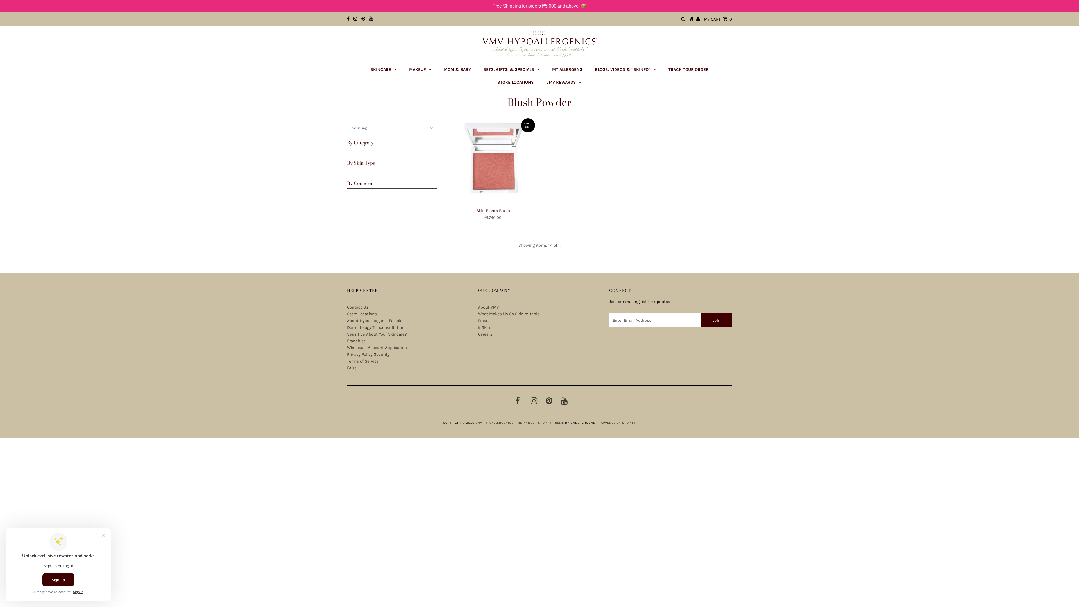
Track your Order (688, 69)
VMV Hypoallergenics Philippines (505, 423)
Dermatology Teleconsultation (375, 327)
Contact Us (357, 307)
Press (483, 320)
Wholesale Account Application (377, 347)
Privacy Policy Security (368, 354)
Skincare (380, 69)
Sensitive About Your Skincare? (377, 334)
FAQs (352, 367)
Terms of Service (363, 361)
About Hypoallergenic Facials (374, 320)
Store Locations (515, 82)
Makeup (417, 69)
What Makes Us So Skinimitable (509, 313)
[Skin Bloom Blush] (493, 160)
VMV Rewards (561, 82)
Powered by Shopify (618, 423)
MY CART (718, 19)
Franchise (356, 340)
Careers (485, 334)
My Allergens (567, 69)
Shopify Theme (551, 423)
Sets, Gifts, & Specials (508, 69)
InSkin (484, 327)
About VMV (488, 307)
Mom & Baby (457, 69)
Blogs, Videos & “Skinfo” (622, 69)
